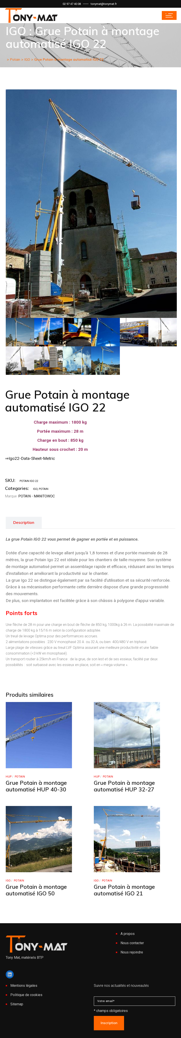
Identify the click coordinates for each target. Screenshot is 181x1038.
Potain (43, 489)
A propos (128, 934)
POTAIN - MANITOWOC (36, 496)
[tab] (24, 523)
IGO (35, 489)
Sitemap (16, 1004)
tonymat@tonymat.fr (104, 4)
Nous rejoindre (132, 952)
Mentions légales (23, 985)
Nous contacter (132, 943)
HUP (9, 776)
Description (23, 522)
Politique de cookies (26, 995)
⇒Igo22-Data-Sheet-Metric (30, 458)
